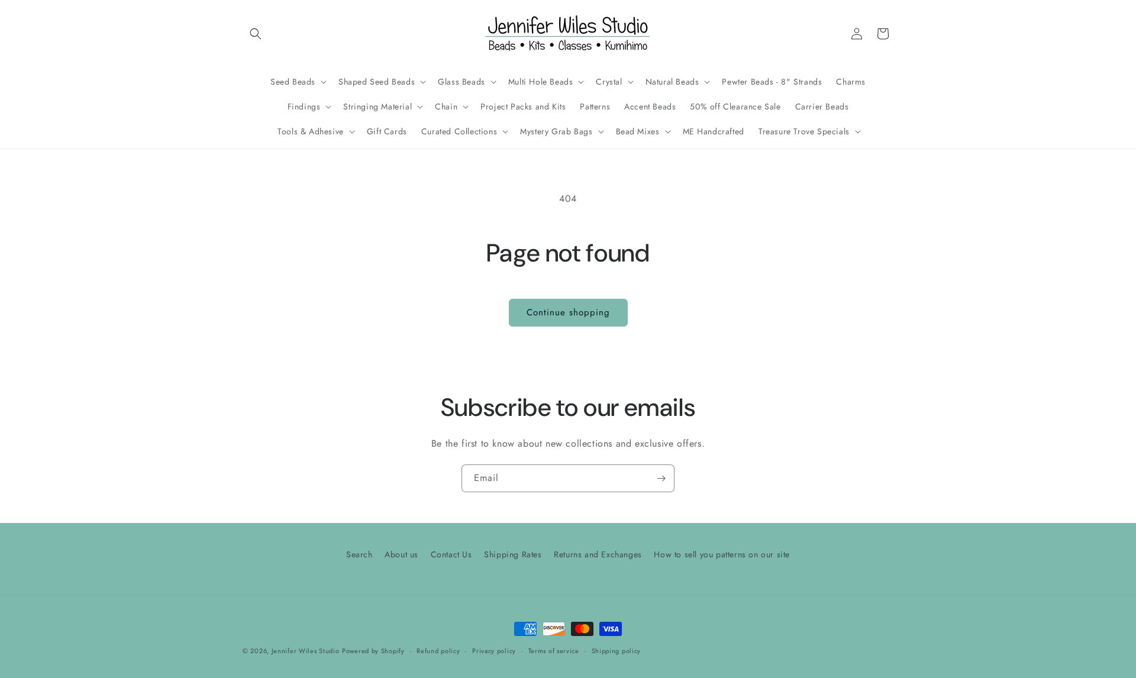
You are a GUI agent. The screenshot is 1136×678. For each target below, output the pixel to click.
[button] (256, 34)
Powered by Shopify (373, 651)
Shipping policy (616, 651)
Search (359, 554)
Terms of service (553, 651)
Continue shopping (568, 312)
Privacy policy (494, 651)
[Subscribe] (661, 478)
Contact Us (451, 554)
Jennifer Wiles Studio (306, 651)
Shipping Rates (512, 554)
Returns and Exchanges (598, 554)
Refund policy (438, 651)
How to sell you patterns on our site (722, 554)
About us (401, 554)
